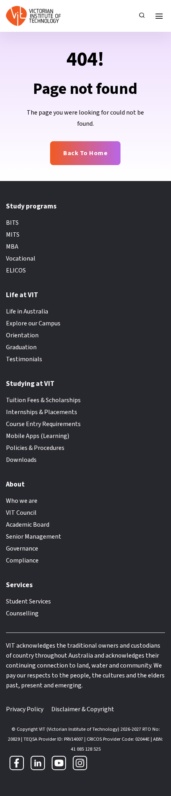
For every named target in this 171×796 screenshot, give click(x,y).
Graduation (21, 347)
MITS (12, 234)
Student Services (28, 601)
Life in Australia (27, 311)
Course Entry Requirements (43, 424)
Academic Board (27, 524)
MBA (12, 246)
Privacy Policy (24, 709)
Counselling (22, 613)
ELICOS (16, 270)
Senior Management (33, 536)
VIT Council (21, 512)
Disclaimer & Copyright (82, 709)
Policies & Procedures (35, 448)
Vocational (20, 258)
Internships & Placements (41, 412)
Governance (22, 548)
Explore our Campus (33, 323)
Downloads (21, 459)
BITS (12, 222)
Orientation (22, 335)
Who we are (21, 500)
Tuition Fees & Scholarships (43, 400)
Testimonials (24, 359)
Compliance (22, 560)
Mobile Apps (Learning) (37, 436)
